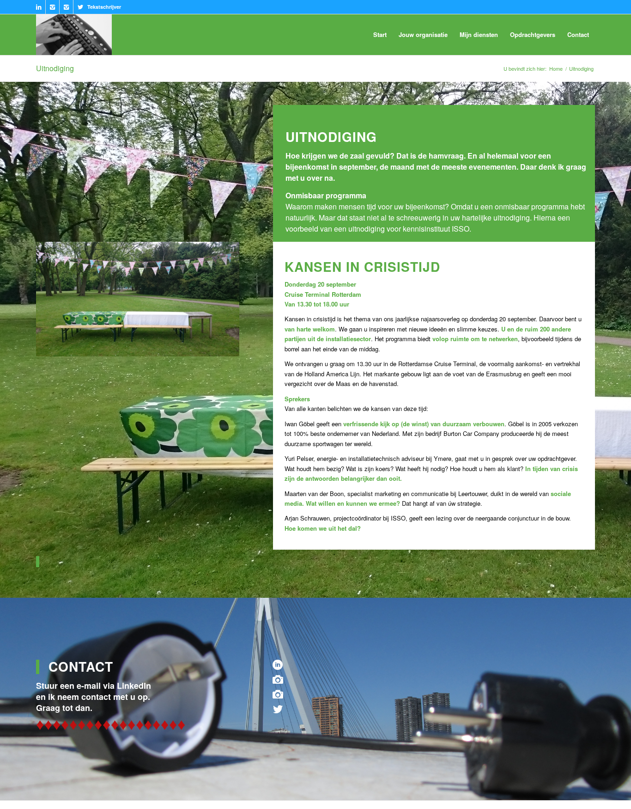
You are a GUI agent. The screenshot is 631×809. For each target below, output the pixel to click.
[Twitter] (80, 7)
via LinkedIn (127, 686)
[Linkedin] (38, 7)
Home (556, 68)
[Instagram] (52, 7)
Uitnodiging (55, 68)
